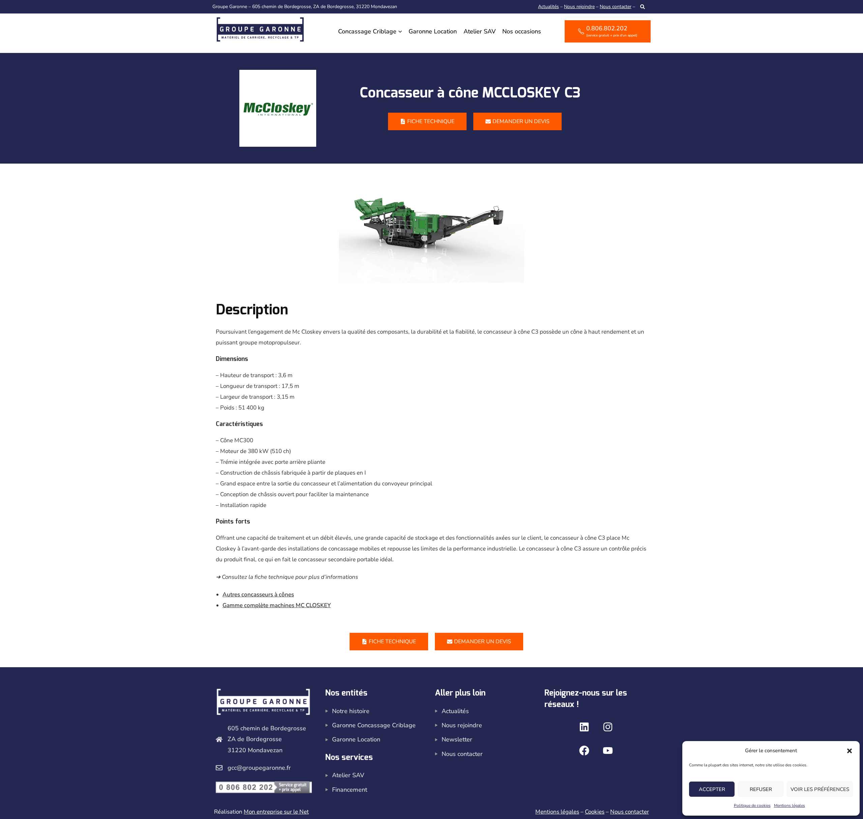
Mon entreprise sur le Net (276, 812)
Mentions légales (789, 805)
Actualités (548, 6)
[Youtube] (608, 750)
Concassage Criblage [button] (367, 31)
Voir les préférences (820, 789)
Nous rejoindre (579, 6)
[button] (849, 750)
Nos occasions (521, 31)
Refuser (761, 789)
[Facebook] (584, 750)
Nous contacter (615, 6)
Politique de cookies (752, 805)
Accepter (712, 789)
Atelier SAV (480, 31)
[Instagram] (608, 727)
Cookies (594, 812)
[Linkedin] (584, 727)
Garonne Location (433, 31)
